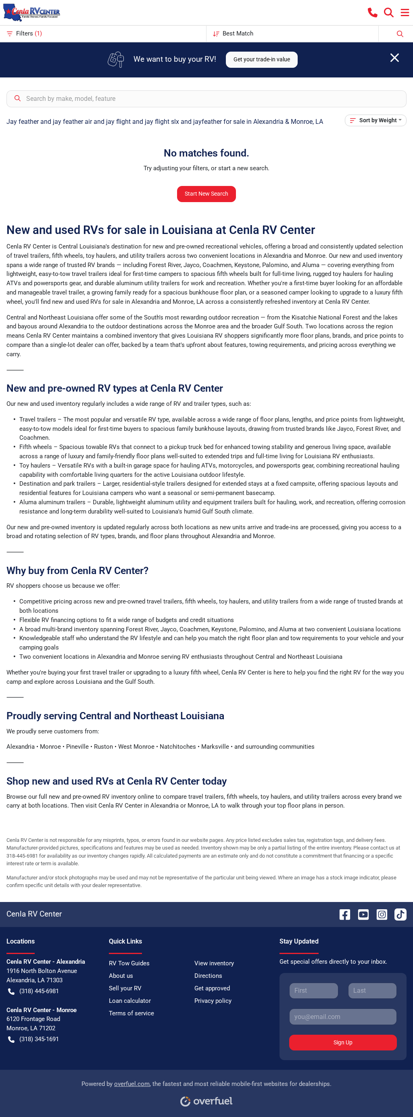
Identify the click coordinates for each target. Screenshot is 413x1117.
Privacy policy (213, 1000)
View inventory (214, 963)
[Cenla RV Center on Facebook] (341, 914)
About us (121, 975)
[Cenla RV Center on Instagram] (378, 914)
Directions (208, 975)
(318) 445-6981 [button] (39, 991)
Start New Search (206, 193)
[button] (373, 12)
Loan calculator (130, 1000)
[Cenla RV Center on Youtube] (360, 914)
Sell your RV (125, 988)
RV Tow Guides (129, 963)
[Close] (394, 57)
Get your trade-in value (262, 59)
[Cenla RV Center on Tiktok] (397, 914)
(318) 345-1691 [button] (39, 1039)
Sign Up (343, 1042)
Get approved (212, 988)
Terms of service (131, 1013)
